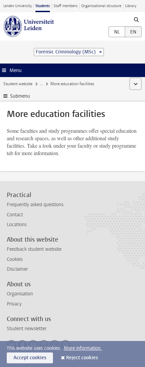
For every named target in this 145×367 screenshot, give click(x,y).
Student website (17, 84)
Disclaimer (17, 269)
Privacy (14, 304)
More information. (83, 348)
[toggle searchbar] (136, 19)
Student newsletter (27, 328)
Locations (17, 224)
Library (130, 5)
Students (42, 5)
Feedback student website (34, 249)
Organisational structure (101, 5)
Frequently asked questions (35, 204)
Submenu (20, 96)
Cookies (15, 259)
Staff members (66, 5)
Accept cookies (29, 357)
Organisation (20, 294)
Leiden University (17, 5)
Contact (15, 215)
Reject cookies (82, 357)
